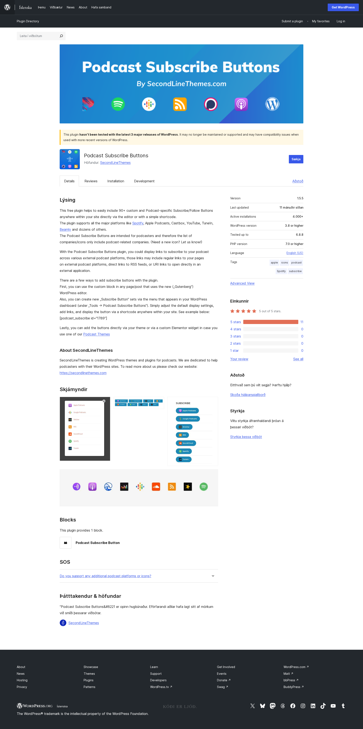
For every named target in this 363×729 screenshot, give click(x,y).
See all (298, 359)
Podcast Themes (96, 334)
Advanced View (242, 283)
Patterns (89, 687)
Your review (239, 359)
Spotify (137, 223)
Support (156, 673)
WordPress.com (296, 667)
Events (221, 673)
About (21, 667)
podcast (296, 262)
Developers (158, 680)
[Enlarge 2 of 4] (158, 402)
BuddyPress (294, 687)
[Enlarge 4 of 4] (212, 475)
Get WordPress (343, 7)
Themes (89, 673)
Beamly (65, 229)
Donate (224, 680)
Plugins (88, 680)
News (21, 673)
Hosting (22, 680)
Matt (288, 673)
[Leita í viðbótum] (61, 36)
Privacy (22, 687)
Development (144, 181)
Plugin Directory (28, 21)
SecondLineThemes (115, 162)
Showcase (91, 667)
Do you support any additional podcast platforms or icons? (105, 576)
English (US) (295, 253)
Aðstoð (297, 181)
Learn (154, 667)
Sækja (296, 159)
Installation (115, 181)
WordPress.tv (161, 687)
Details (69, 181)
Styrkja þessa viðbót (246, 437)
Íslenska (62, 706)
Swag (222, 687)
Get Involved (226, 667)
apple (274, 262)
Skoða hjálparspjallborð (248, 395)
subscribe (295, 271)
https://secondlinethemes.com (83, 373)
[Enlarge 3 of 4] (212, 402)
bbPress (291, 680)
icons (284, 262)
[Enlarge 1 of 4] (105, 402)
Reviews (90, 181)
